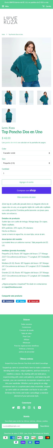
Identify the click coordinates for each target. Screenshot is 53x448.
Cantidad (5, 169)
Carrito (48, 6)
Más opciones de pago (26, 197)
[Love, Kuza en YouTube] (39, 408)
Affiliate (26, 340)
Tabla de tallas (26, 333)
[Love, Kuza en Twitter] (13, 408)
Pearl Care (26, 336)
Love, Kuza (28, 433)
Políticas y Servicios (26, 349)
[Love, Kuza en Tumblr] (34, 408)
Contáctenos (26, 327)
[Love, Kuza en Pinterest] (24, 408)
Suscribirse (44, 426)
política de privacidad (26, 352)
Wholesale (26, 343)
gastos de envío (11, 142)
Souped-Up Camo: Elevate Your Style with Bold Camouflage (26, 363)
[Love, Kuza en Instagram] (29, 408)
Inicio (3, 34)
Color (4, 149)
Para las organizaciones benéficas (26, 346)
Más (7, 6)
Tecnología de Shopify (41, 433)
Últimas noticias (26, 359)
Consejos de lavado (26, 330)
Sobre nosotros (26, 324)
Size (3, 159)
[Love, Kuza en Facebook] (18, 408)
